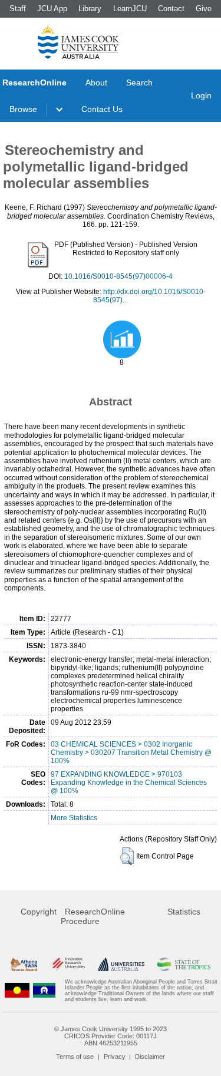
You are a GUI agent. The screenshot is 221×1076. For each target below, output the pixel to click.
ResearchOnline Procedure (93, 916)
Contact (171, 8)
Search (139, 82)
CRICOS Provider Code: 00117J (110, 1035)
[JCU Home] (78, 40)
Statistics (183, 911)
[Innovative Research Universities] (68, 964)
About (96, 82)
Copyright (39, 911)
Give (204, 8)
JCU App (52, 8)
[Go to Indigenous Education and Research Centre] (17, 990)
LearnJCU (130, 8)
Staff (17, 8)
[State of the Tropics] (183, 964)
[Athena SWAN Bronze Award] (24, 964)
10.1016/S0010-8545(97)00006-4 (118, 276)
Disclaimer (150, 1056)
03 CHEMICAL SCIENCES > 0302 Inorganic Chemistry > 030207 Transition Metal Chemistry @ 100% (131, 752)
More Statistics (74, 818)
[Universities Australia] (121, 964)
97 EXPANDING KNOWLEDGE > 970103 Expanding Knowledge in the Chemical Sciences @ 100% (129, 782)
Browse (23, 109)
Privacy (115, 1056)
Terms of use (75, 1056)
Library (89, 8)
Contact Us (102, 109)
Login (201, 95)
